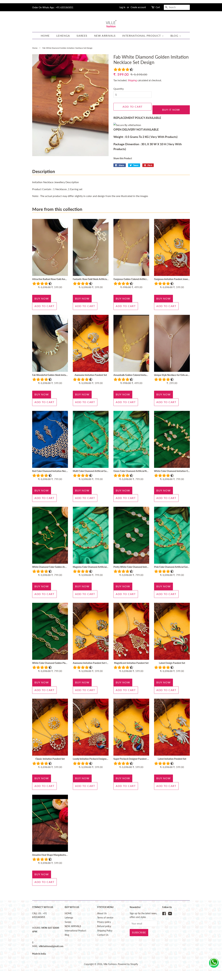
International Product (142, 35)
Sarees (82, 35)
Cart (158, 7)
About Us (102, 913)
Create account (138, 7)
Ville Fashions (110, 964)
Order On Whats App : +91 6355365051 (52, 7)
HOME (45, 35)
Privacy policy (104, 922)
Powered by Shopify (128, 964)
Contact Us (102, 935)
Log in (122, 7)
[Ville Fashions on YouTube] (170, 914)
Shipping (132, 80)
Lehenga (63, 35)
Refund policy (104, 926)
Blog (174, 35)
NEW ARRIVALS (105, 35)
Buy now (41, 298)
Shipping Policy (104, 930)
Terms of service (105, 917)
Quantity (118, 88)
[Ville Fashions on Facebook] (164, 914)
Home (34, 48)
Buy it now (171, 109)
